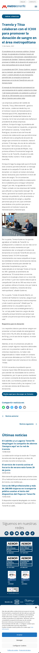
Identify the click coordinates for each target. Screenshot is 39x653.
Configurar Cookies (19, 646)
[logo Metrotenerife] (13, 7)
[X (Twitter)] (22, 533)
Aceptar (19, 635)
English (22, 2)
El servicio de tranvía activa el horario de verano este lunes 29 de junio (18, 467)
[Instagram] (12, 533)
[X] (11, 407)
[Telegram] (20, 407)
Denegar (19, 640)
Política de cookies (13, 650)
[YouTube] (17, 533)
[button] (36, 607)
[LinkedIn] (16, 407)
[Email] (24, 407)
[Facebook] (7, 407)
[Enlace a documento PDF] (13, 590)
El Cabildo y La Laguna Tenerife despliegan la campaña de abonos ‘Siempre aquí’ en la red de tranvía (19, 444)
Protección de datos (25, 650)
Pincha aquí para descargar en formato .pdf (18, 394)
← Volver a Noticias (11, 16)
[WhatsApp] (3, 407)
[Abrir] (36, 6)
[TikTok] (32, 533)
